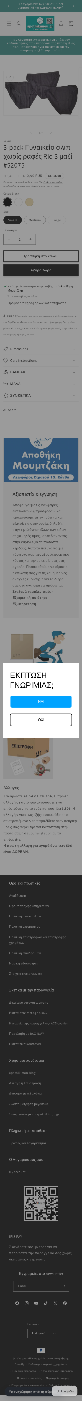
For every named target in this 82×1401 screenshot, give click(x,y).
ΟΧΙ (41, 720)
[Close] (73, 668)
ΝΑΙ (41, 701)
